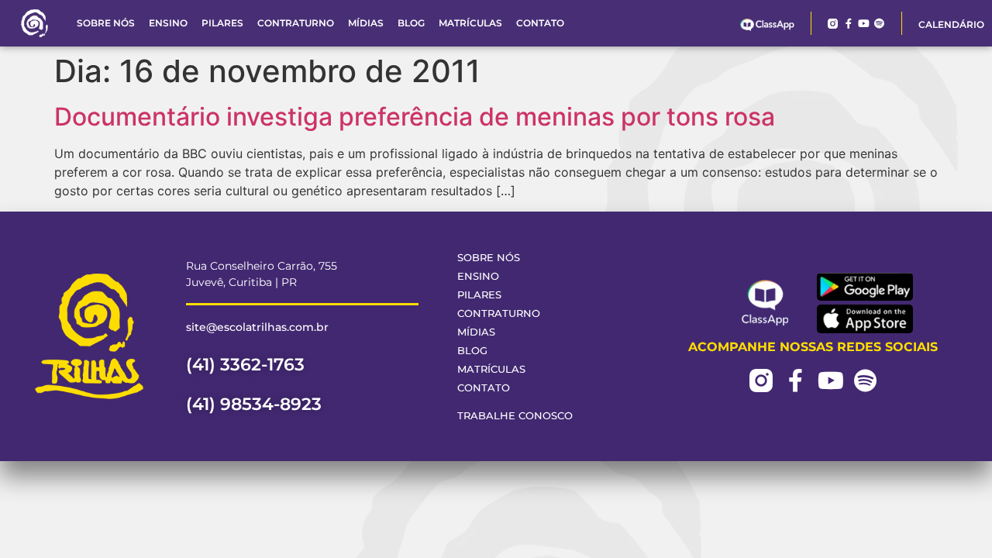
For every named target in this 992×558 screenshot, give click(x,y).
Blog (411, 23)
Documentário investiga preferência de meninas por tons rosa (414, 117)
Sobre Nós (106, 23)
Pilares (222, 23)
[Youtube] (864, 24)
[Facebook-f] (848, 24)
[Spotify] (879, 24)
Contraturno (295, 23)
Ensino (168, 23)
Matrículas (470, 23)
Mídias (366, 23)
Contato (540, 23)
